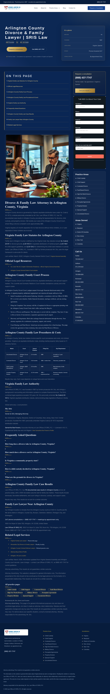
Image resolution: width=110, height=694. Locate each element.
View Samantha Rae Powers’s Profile (43, 430)
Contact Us (72, 8)
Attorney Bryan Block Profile (19, 552)
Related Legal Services (15, 125)
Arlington (78, 271)
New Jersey (78, 294)
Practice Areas (53, 8)
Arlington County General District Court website (24, 270)
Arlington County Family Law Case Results (21, 114)
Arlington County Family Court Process (20, 92)
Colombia (78, 317)
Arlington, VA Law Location (18, 555)
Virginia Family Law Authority (17, 103)
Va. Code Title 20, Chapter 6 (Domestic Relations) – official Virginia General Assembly (35, 266)
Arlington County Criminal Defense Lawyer (23, 548)
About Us (43, 8)
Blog (64, 8)
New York (78, 301)
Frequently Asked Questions (16, 108)
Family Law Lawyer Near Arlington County (21, 119)
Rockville (78, 286)
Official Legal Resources (15, 86)
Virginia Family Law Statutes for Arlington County (23, 81)
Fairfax (77, 255)
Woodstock (78, 309)
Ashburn (77, 263)
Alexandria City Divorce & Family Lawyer (22, 544)
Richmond (78, 278)
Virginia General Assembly (58, 256)
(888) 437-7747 (101, 2)
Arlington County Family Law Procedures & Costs (23, 97)
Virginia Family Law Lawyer (18, 540)
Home (36, 8)
